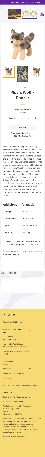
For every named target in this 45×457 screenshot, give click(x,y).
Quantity (12, 118)
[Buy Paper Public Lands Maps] (30, 331)
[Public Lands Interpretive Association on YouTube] (14, 314)
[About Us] (30, 368)
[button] (41, 14)
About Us (6, 369)
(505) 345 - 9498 (16, 401)
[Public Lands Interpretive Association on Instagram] (9, 314)
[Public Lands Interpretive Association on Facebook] (4, 314)
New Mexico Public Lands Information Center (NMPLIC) (14, 345)
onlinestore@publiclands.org (19, 397)
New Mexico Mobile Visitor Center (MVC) (16, 352)
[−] (28, 118)
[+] (35, 118)
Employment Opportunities (13, 373)
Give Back (7, 378)
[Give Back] (30, 378)
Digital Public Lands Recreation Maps (10, 338)
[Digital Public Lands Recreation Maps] (30, 338)
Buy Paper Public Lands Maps (12, 330)
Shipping (17, 110)
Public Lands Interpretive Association (24, 386)
